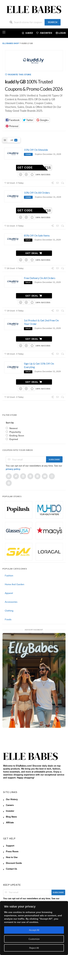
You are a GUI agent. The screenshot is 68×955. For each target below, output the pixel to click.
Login (62, 33)
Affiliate (10, 822)
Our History (12, 799)
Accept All (34, 930)
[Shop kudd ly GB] (34, 60)
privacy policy (13, 469)
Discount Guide (14, 863)
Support (10, 846)
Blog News (11, 817)
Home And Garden (14, 584)
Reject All (34, 948)
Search (52, 22)
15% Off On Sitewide (36, 149)
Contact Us (11, 869)
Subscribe (54, 459)
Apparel (9, 593)
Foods (8, 619)
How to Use (11, 857)
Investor (10, 811)
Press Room (12, 851)
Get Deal (32, 253)
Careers (10, 805)
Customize (34, 939)
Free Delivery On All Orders (39, 278)
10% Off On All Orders (37, 192)
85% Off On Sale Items (37, 235)
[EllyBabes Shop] (34, 9)
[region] (34, 928)
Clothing (9, 610)
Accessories (11, 602)
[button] (12, 120)
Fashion (9, 575)
